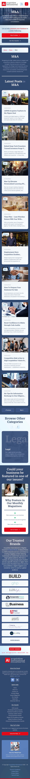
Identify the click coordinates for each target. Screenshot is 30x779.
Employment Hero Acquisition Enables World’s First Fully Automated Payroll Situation (12, 253)
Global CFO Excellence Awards (15, 717)
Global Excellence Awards (15, 719)
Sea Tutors (24, 652)
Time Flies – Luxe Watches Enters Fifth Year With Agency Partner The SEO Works (14, 218)
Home (5, 50)
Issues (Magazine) (15, 695)
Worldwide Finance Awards (15, 710)
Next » (22, 410)
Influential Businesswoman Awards (15, 721)
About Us (15, 689)
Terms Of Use (15, 775)
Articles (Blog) (15, 693)
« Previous (8, 410)
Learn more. (17, 676)
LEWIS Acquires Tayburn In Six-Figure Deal (15, 112)
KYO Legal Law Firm (6, 652)
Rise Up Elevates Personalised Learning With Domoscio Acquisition (15, 183)
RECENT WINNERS (15, 649)
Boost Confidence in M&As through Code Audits (14, 324)
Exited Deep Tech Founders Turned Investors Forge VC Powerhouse (15, 147)
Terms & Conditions (15, 769)
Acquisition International (15, 764)
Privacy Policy (15, 773)
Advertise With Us (15, 701)
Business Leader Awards (15, 713)
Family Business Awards (15, 715)
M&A (5, 92)
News (10, 50)
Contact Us (15, 691)
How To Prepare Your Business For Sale (12, 289)
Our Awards (15, 697)
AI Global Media (13, 550)
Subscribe (15, 699)
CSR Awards (15, 708)
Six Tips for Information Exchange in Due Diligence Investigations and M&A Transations (14, 395)
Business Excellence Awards (15, 712)
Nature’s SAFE (16, 652)
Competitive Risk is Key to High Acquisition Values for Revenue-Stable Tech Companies (14, 359)
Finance (6, 234)
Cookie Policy (15, 771)
